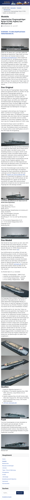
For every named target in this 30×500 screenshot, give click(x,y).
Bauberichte (5, 463)
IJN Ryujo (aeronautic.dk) (10, 403)
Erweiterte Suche (6, 497)
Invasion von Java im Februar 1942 (16, 174)
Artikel (4, 474)
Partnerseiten (5, 483)
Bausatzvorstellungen (8, 465)
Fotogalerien (5, 472)
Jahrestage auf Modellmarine (8, 57)
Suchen (21, 492)
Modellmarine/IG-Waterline (9, 479)
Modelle (4, 461)
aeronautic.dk (17, 264)
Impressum (5, 481)
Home (3, 459)
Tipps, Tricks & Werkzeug (9, 470)
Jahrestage (5, 476)
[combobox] (9, 492)
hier (18, 249)
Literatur (4, 468)
